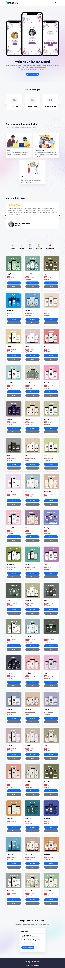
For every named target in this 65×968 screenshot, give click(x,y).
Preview (14, 283)
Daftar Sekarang (33, 74)
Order (13, 286)
